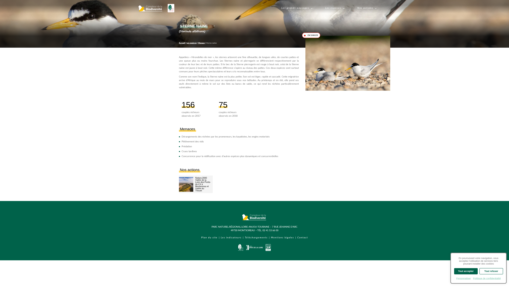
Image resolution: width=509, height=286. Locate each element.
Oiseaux (201, 43)
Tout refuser (491, 271)
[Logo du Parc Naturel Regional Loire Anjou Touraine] (171, 8)
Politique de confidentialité (487, 278)
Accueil (182, 43)
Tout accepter (466, 271)
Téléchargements (256, 237)
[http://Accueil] (240, 250)
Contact (302, 237)
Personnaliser (463, 278)
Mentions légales (282, 237)
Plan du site (209, 237)
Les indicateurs (231, 237)
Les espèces (192, 43)
